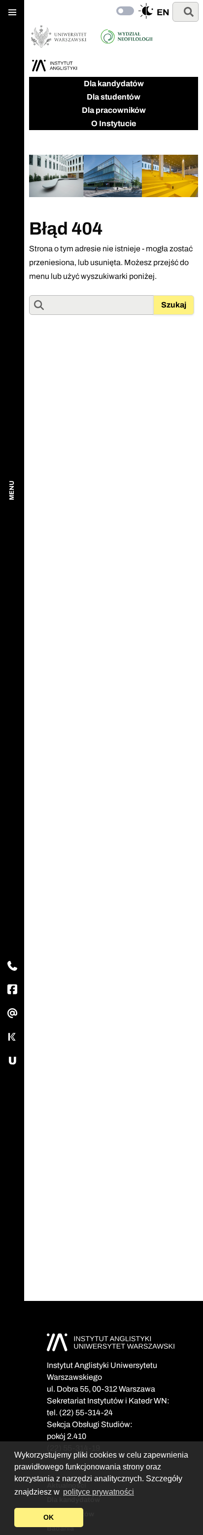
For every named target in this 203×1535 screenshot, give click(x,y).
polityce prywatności (98, 1492)
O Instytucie (113, 123)
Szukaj (173, 305)
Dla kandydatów (114, 83)
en (163, 12)
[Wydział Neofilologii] (126, 36)
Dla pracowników (114, 110)
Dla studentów (113, 97)
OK (48, 1517)
